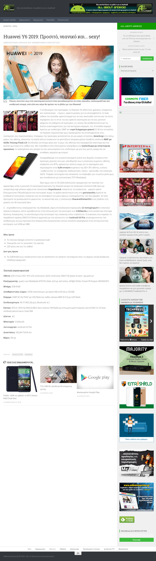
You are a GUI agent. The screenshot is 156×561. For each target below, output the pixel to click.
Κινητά (7, 26)
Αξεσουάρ (74, 549)
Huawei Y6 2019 (18, 354)
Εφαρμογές (38, 20)
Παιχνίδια (50, 20)
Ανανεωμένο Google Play (88, 392)
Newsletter (123, 549)
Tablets (63, 549)
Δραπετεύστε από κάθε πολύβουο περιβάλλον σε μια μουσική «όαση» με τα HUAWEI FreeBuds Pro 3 (135, 288)
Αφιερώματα (24, 20)
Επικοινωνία (63, 20)
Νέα (15, 26)
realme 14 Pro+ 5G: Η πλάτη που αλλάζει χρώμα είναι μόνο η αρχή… (135, 233)
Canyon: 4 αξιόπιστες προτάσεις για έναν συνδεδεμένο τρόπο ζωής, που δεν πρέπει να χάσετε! (135, 260)
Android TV (109, 549)
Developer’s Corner (91, 549)
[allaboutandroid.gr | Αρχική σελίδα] (8, 8)
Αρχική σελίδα (9, 20)
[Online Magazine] (136, 510)
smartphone (28, 354)
